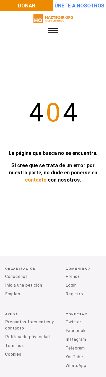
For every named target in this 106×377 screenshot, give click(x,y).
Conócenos (16, 276)
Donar (26, 6)
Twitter (73, 321)
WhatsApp (76, 365)
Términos (14, 345)
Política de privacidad (27, 336)
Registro (74, 293)
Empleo (12, 293)
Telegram (75, 348)
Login (71, 285)
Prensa (73, 276)
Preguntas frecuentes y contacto (29, 325)
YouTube (74, 356)
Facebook (76, 330)
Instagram (76, 339)
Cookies (13, 354)
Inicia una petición (23, 285)
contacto (36, 180)
